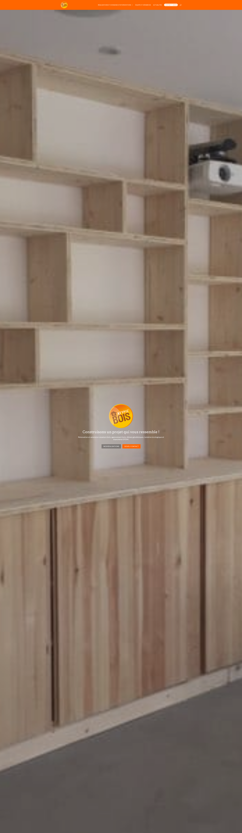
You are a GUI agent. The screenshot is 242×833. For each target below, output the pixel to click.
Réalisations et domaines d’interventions (114, 5)
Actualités (157, 5)
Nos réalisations (111, 446)
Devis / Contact (131, 446)
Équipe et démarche (143, 5)
